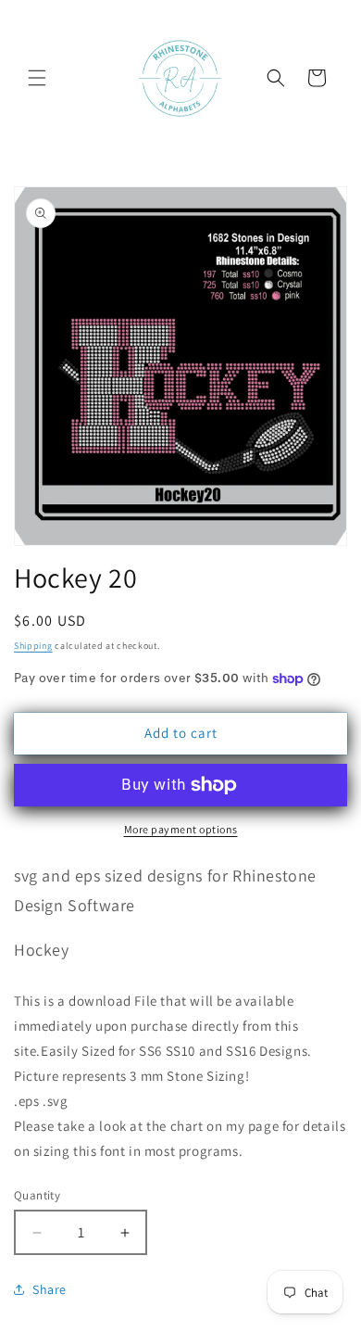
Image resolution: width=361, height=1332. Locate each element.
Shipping (33, 646)
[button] (37, 77)
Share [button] (49, 1289)
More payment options (181, 829)
